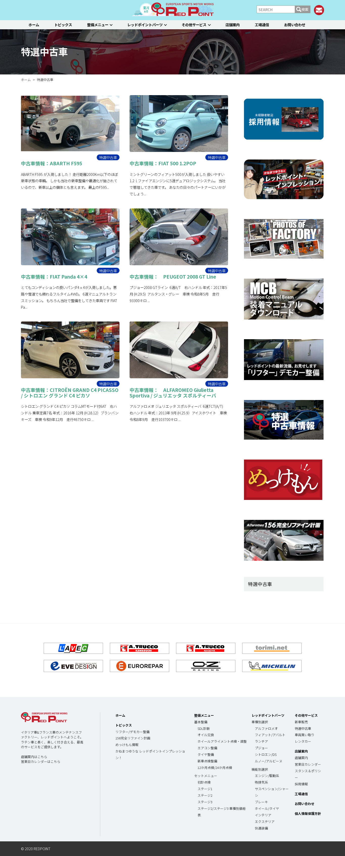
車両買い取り (304, 734)
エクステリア (265, 821)
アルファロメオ (266, 728)
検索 (304, 9)
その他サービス (194, 24)
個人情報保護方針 (308, 813)
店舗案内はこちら (34, 756)
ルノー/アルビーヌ (268, 761)
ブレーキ (261, 801)
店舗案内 (233, 24)
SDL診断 (204, 728)
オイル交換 (206, 734)
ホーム (34, 24)
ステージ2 (205, 795)
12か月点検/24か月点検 (215, 767)
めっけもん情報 (126, 744)
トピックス (63, 24)
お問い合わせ (294, 24)
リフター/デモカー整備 (132, 731)
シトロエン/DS (266, 754)
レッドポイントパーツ (145, 24)
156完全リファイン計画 (132, 738)
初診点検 (204, 782)
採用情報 (301, 784)
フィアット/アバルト (270, 734)
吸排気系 (261, 782)
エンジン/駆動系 (267, 775)
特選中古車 (44, 51)
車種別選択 (260, 721)
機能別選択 (260, 769)
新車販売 (301, 721)
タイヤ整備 (206, 754)
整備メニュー (97, 24)
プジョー (261, 747)
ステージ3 (205, 801)
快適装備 (261, 828)
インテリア (263, 815)
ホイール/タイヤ (267, 808)
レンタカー (303, 741)
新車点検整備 (207, 761)
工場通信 (262, 24)
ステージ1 (205, 788)
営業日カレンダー (308, 764)
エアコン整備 (207, 747)
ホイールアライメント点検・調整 (222, 741)
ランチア (261, 741)
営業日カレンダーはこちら (40, 761)
